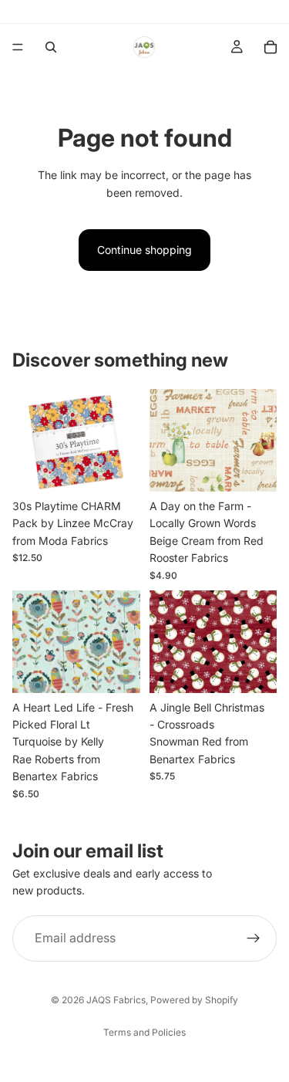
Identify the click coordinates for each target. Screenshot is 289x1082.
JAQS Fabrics (116, 1000)
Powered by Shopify (194, 1000)
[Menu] (17, 47)
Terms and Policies (144, 1032)
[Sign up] (253, 937)
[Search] (51, 47)
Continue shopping (144, 249)
